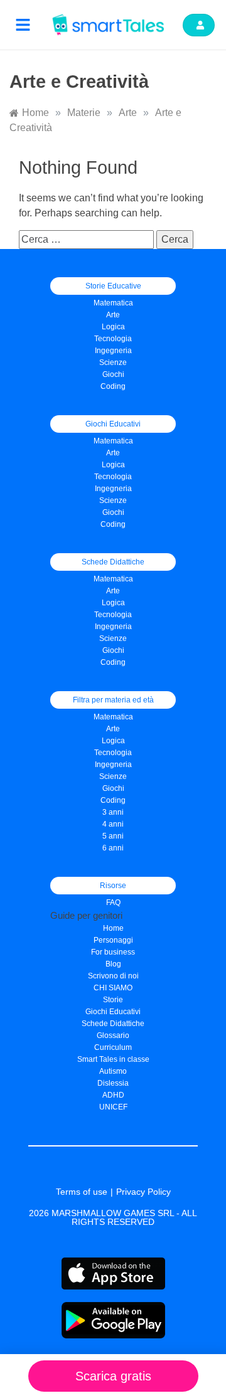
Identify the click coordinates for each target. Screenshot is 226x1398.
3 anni (113, 812)
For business (113, 952)
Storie (113, 999)
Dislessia (113, 1083)
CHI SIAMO (113, 987)
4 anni (113, 824)
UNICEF (113, 1107)
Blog (113, 964)
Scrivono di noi (113, 976)
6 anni (113, 848)
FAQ (113, 902)
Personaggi (113, 940)
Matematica (113, 303)
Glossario (113, 1035)
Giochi (113, 512)
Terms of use (81, 1192)
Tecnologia (113, 338)
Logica (113, 326)
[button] (23, 25)
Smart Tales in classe (113, 1059)
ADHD (113, 1095)
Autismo (113, 1071)
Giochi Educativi (113, 1011)
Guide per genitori (86, 915)
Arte (113, 314)
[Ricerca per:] (87, 239)
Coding (113, 386)
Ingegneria (113, 350)
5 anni (113, 836)
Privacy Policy (143, 1192)
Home (113, 928)
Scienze (113, 362)
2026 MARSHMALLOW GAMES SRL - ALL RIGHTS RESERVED (113, 1217)
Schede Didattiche (113, 1023)
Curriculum (113, 1047)
